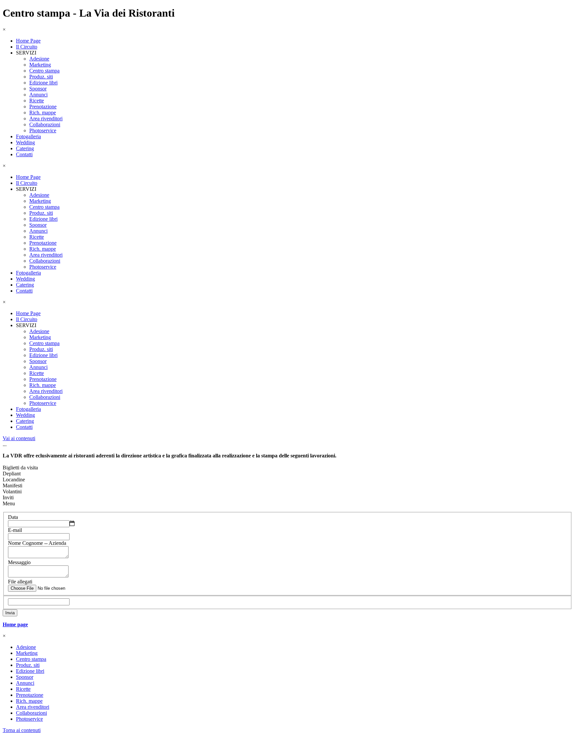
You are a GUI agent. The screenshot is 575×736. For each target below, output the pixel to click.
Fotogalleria (28, 136)
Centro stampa (44, 70)
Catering (25, 148)
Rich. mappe (42, 112)
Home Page (28, 41)
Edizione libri (43, 82)
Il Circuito (26, 47)
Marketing (40, 64)
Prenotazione (43, 106)
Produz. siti (41, 76)
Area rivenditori (46, 118)
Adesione (39, 58)
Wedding (25, 142)
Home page (15, 624)
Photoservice (42, 130)
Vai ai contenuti (19, 438)
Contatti (24, 154)
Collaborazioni (44, 124)
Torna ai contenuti (22, 730)
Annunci (38, 94)
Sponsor (38, 88)
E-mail (15, 530)
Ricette (36, 100)
